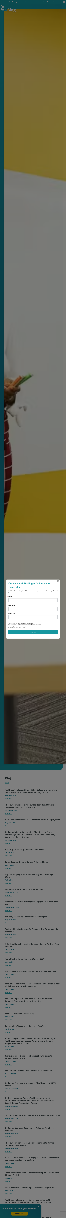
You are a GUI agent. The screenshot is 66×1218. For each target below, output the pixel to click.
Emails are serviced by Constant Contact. (17, 627)
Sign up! (33, 632)
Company (11, 613)
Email (10, 596)
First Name (11, 605)
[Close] (58, 581)
